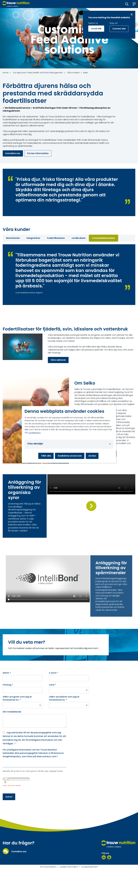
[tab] (13, 238)
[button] (127, 4)
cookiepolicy (34, 432)
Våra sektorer (58, 359)
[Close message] (131, 14)
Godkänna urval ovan (70, 455)
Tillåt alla (46, 455)
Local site (96, 28)
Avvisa (92, 455)
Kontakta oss (12, 153)
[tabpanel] (69, 274)
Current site (119, 28)
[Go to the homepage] (118, 844)
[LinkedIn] (104, 857)
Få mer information (38, 153)
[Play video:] (91, 506)
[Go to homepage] (16, 4)
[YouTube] (109, 857)
